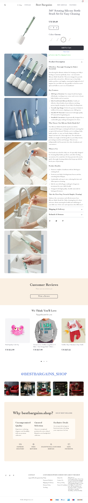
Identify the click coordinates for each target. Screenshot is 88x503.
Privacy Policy (61, 482)
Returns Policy (47, 485)
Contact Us (60, 480)
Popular (28, 5)
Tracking (45, 487)
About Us (59, 478)
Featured (72, 5)
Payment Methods (48, 480)
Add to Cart (66, 48)
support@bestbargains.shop (35, 478)
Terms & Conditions (62, 485)
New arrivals (62, 5)
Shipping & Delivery (48, 482)
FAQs (44, 478)
